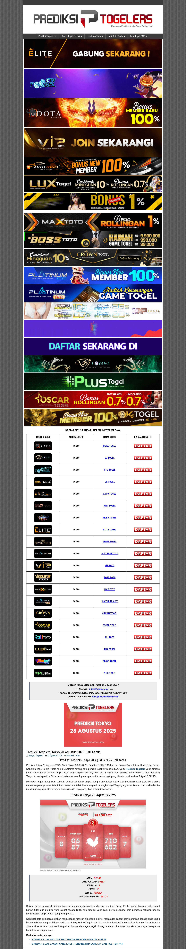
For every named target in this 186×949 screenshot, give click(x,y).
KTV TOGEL (109, 469)
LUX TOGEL (109, 649)
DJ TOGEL (110, 457)
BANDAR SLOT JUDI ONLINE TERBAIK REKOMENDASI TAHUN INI (69, 939)
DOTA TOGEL (109, 446)
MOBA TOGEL (109, 517)
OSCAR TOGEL (110, 625)
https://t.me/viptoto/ (98, 689)
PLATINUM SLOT (110, 601)
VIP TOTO (109, 565)
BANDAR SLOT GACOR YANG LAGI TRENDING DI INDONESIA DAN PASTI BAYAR (77, 944)
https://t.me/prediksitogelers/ (105, 696)
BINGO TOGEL (109, 661)
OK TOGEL (110, 481)
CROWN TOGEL (109, 613)
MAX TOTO (109, 589)
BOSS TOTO (110, 577)
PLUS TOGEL (109, 673)
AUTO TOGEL (109, 493)
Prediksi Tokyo (73, 755)
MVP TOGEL (110, 505)
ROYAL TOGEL (110, 541)
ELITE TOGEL (109, 529)
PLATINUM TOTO (109, 553)
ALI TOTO (109, 637)
